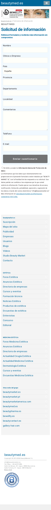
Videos (6, 251)
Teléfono (7, 133)
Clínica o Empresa (11, 56)
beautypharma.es (12, 411)
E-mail (6, 144)
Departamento (10, 88)
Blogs (6, 246)
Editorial (7, 325)
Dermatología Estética (14, 366)
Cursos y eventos (12, 291)
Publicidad (8, 231)
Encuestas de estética (14, 310)
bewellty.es (9, 416)
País (5, 66)
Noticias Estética (12, 301)
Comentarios (9, 109)
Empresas (8, 236)
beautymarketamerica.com (17, 401)
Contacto (8, 260)
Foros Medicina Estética (15, 341)
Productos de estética (14, 306)
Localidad (8, 99)
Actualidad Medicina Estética (18, 361)
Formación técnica (12, 296)
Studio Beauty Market (14, 255)
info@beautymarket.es (12, 462)
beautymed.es (12, 3)
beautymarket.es (12, 392)
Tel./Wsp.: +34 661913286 (13, 464)
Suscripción (9, 222)
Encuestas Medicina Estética (18, 375)
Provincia (7, 77)
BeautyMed (8, 24)
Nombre (7, 45)
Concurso (8, 320)
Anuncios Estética (12, 281)
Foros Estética (10, 277)
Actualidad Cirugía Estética (17, 356)
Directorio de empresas (15, 286)
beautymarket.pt (11, 396)
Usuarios (7, 241)
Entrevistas (9, 315)
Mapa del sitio (10, 226)
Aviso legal (8, 470)
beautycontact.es (12, 420)
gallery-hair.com (11, 425)
